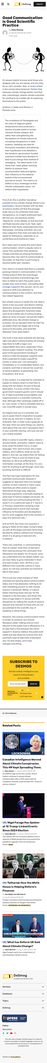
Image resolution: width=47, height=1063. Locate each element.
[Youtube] (11, 1033)
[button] (23, 986)
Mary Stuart (9, 771)
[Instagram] (15, 1033)
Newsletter (7, 1029)
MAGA (10, 844)
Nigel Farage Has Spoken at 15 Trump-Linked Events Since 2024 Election (21, 826)
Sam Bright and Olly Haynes (15, 894)
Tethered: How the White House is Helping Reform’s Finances (21, 886)
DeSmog (26, 4)
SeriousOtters (16, 1057)
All (22, 690)
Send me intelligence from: (13, 693)
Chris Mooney (17, 30)
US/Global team (26, 693)
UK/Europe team (26, 696)
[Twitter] (7, 1033)
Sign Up (33, 684)
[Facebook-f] (4, 1033)
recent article (35, 86)
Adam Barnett (10, 834)
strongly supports (11, 287)
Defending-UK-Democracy (19, 905)
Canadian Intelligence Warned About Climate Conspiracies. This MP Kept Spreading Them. (22, 763)
